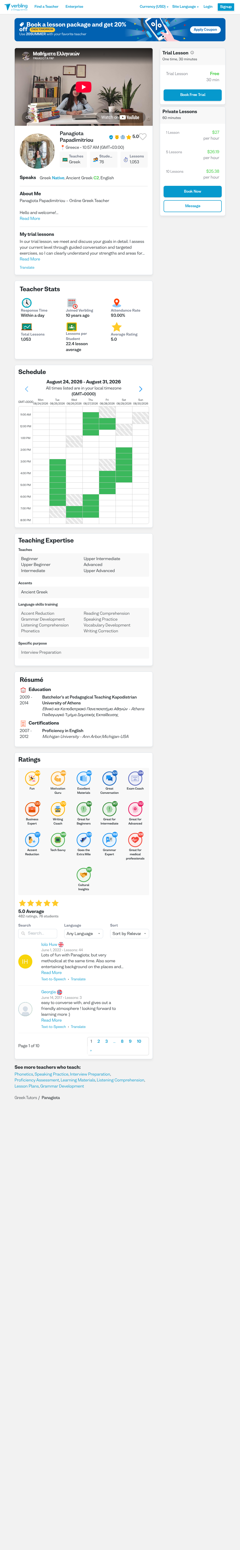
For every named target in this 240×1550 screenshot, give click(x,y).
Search (24, 926)
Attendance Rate (125, 311)
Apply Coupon (205, 29)
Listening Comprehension (120, 1080)
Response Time (34, 311)
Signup (226, 7)
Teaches (76, 156)
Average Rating (124, 334)
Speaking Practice (51, 1075)
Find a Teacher (46, 7)
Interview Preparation (90, 1075)
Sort (114, 926)
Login (207, 7)
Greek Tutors (26, 1098)
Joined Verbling (79, 311)
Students (106, 156)
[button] (154, 7)
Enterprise (74, 7)
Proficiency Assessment (37, 1080)
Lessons (137, 156)
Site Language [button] (184, 7)
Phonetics (24, 1075)
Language (72, 926)
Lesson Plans (27, 1086)
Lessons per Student (76, 336)
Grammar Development (62, 1086)
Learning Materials (78, 1080)
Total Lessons (33, 334)
